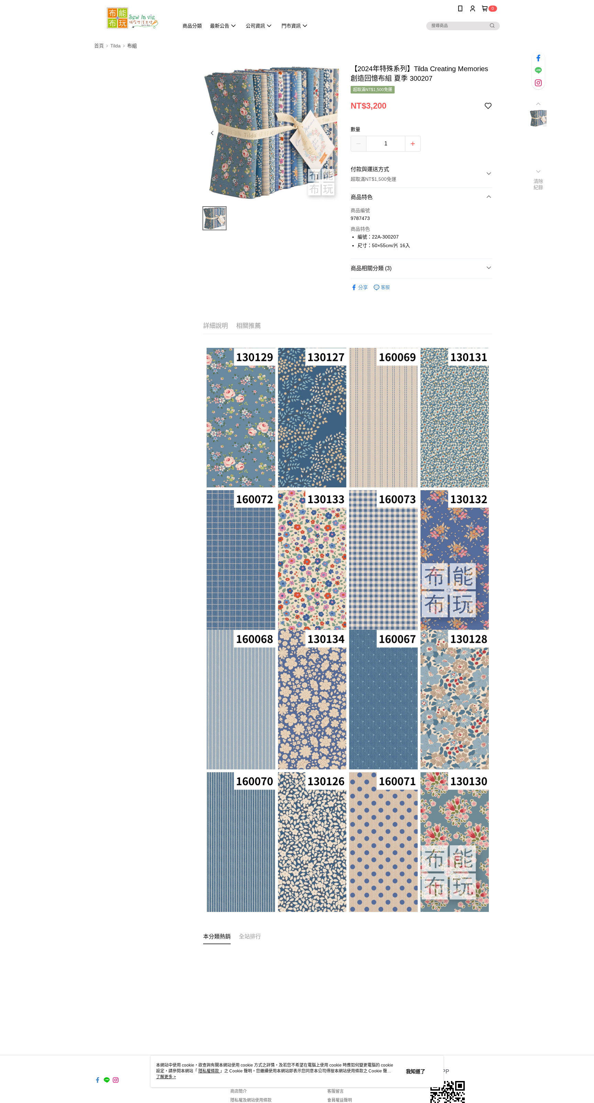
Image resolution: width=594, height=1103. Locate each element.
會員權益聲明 (339, 1100)
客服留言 (335, 1091)
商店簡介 (238, 1091)
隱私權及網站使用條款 (251, 1100)
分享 (363, 287)
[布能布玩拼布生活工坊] (132, 18)
